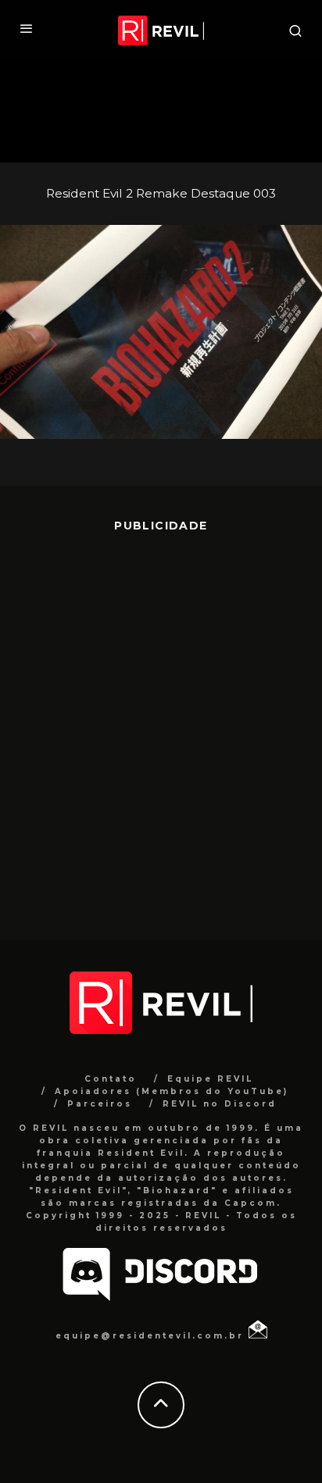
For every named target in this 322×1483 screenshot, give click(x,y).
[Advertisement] (161, 725)
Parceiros (99, 1104)
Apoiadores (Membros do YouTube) (171, 1091)
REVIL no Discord (220, 1104)
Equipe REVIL (210, 1079)
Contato (110, 1079)
